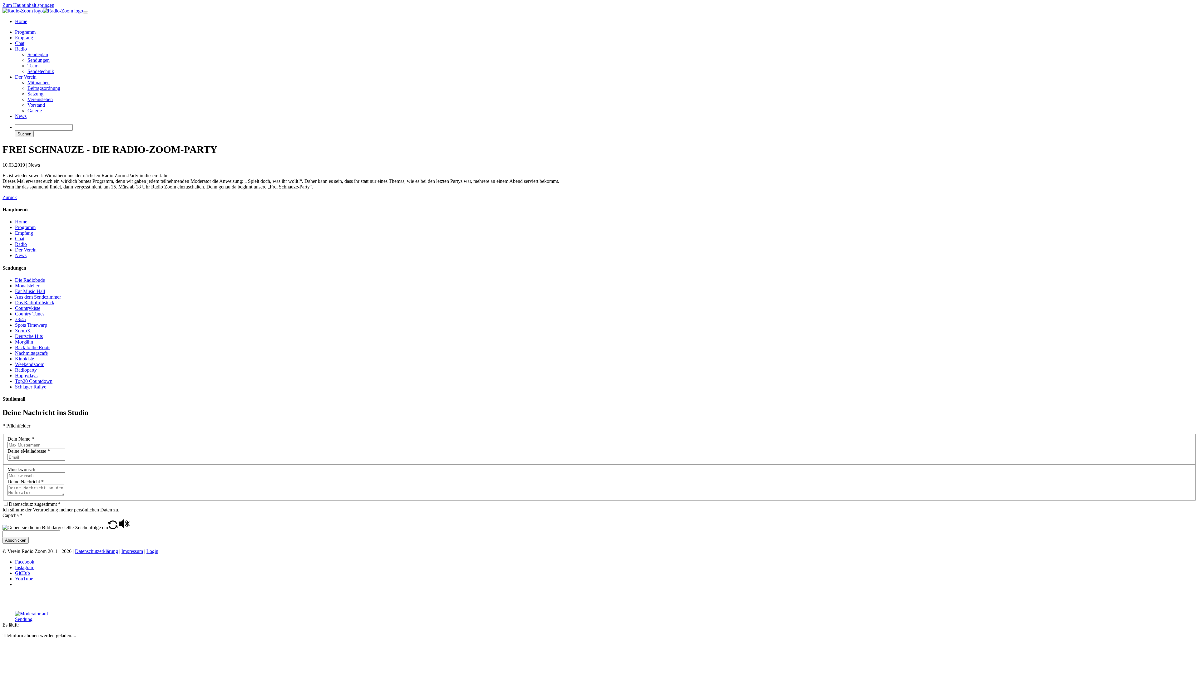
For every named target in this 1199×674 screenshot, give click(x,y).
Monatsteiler (27, 285)
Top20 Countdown (33, 381)
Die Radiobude (30, 280)
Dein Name (20, 439)
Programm (25, 227)
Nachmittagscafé (31, 353)
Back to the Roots (32, 347)
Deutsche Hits (29, 336)
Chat (19, 238)
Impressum (132, 551)
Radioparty (26, 370)
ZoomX (23, 330)
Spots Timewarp (31, 325)
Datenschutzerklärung (96, 551)
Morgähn (24, 341)
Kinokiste (24, 358)
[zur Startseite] (42, 10)
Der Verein (26, 249)
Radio (21, 244)
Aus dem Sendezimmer (38, 297)
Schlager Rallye (30, 386)
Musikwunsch (21, 469)
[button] (113, 527)
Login (152, 551)
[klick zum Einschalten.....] (38, 616)
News (21, 255)
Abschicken (15, 540)
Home (21, 221)
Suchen (24, 134)
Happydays (26, 375)
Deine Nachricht (25, 481)
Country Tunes (29, 313)
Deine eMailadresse (28, 451)
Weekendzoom (29, 364)
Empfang (24, 233)
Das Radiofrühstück (34, 302)
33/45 (20, 319)
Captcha (12, 515)
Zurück (9, 197)
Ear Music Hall (30, 291)
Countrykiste (27, 308)
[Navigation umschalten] (85, 12)
